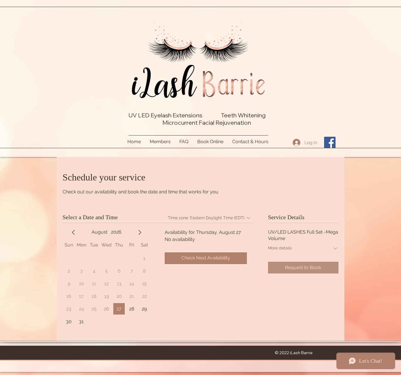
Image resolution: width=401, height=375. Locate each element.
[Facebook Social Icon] (330, 142)
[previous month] (73, 232)
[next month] (139, 232)
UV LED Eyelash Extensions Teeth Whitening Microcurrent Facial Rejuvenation (198, 119)
